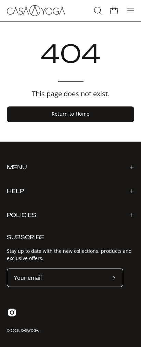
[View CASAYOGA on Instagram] (12, 312)
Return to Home (71, 114)
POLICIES (21, 215)
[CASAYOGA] (36, 10)
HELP (15, 191)
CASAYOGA (29, 330)
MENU (17, 167)
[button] (97, 10)
